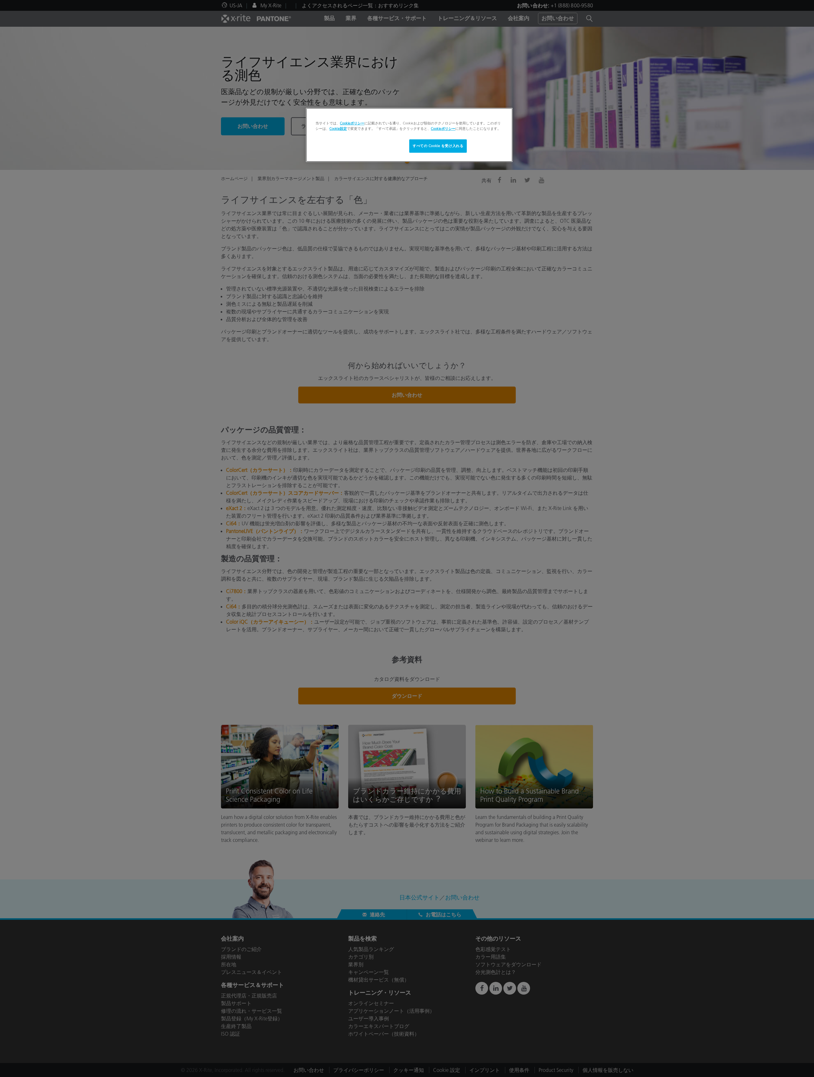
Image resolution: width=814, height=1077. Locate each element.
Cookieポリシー (352, 123)
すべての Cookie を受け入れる (438, 145)
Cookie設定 (338, 128)
